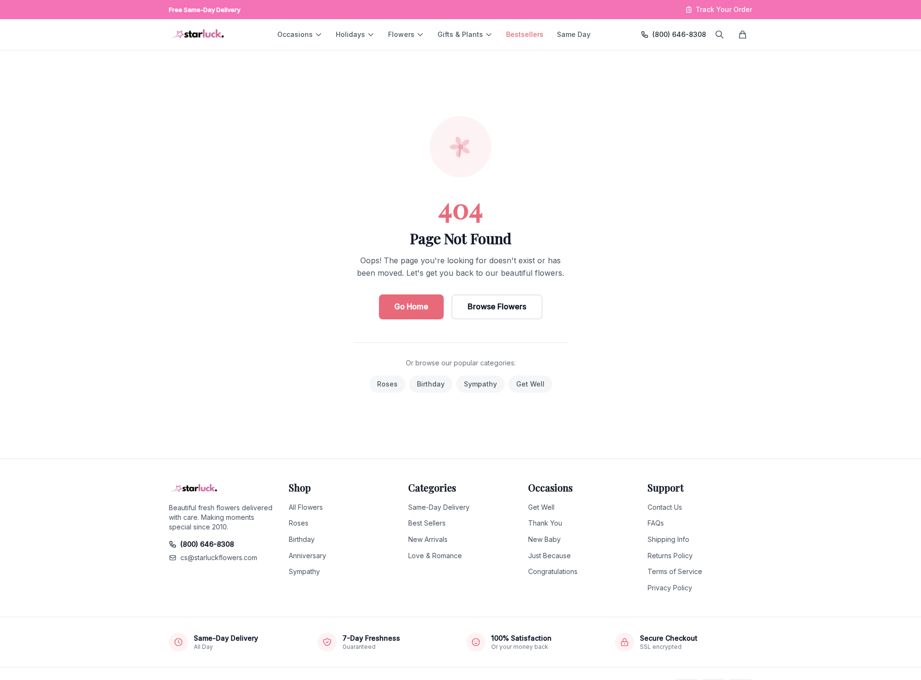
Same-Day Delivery (439, 507)
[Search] (719, 34)
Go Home (411, 306)
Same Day (573, 34)
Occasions (295, 34)
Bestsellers (524, 34)
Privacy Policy (670, 588)
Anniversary (307, 555)
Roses (387, 384)
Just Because (549, 555)
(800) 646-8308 (679, 34)
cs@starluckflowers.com (218, 557)
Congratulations (553, 571)
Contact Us (665, 507)
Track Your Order (724, 9)
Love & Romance (435, 555)
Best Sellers (427, 523)
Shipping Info (668, 539)
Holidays (350, 34)
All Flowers (306, 507)
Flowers (401, 34)
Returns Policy (670, 555)
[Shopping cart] (742, 34)
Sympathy (480, 384)
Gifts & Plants (460, 34)
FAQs (656, 523)
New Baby (544, 539)
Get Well (530, 384)
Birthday (431, 384)
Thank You (545, 523)
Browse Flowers (497, 306)
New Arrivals (428, 539)
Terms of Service (675, 571)
